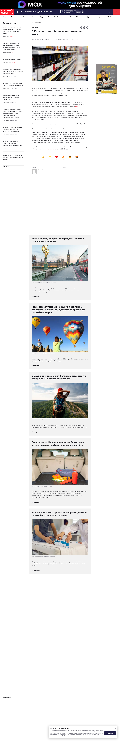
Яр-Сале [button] (49, 12)
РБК (76, 106)
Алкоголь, (66, 170)
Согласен (110, 733)
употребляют (49, 149)
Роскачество (74, 170)
